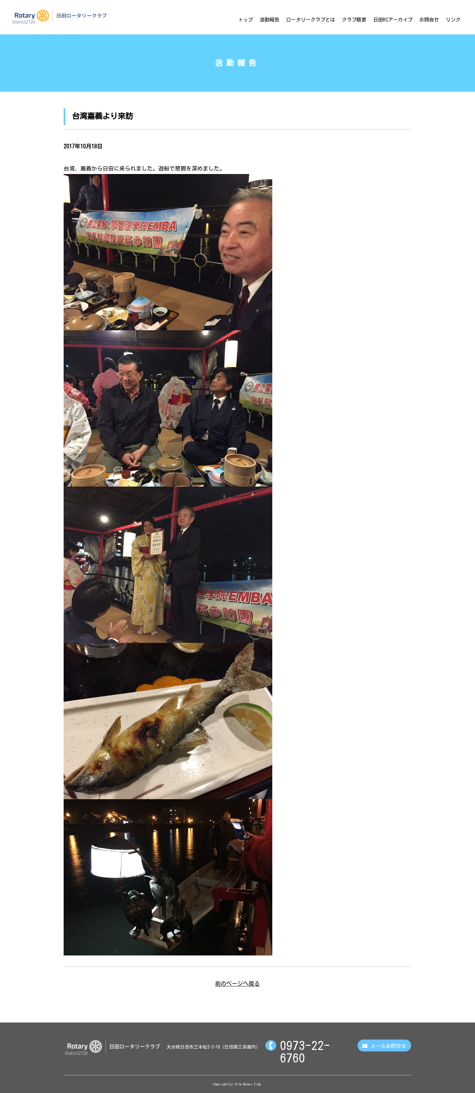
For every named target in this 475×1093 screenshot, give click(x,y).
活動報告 (269, 19)
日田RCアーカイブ (392, 19)
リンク (453, 19)
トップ (245, 19)
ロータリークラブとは (310, 19)
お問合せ (429, 19)
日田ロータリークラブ (59, 16)
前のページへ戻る (237, 983)
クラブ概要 (354, 19)
